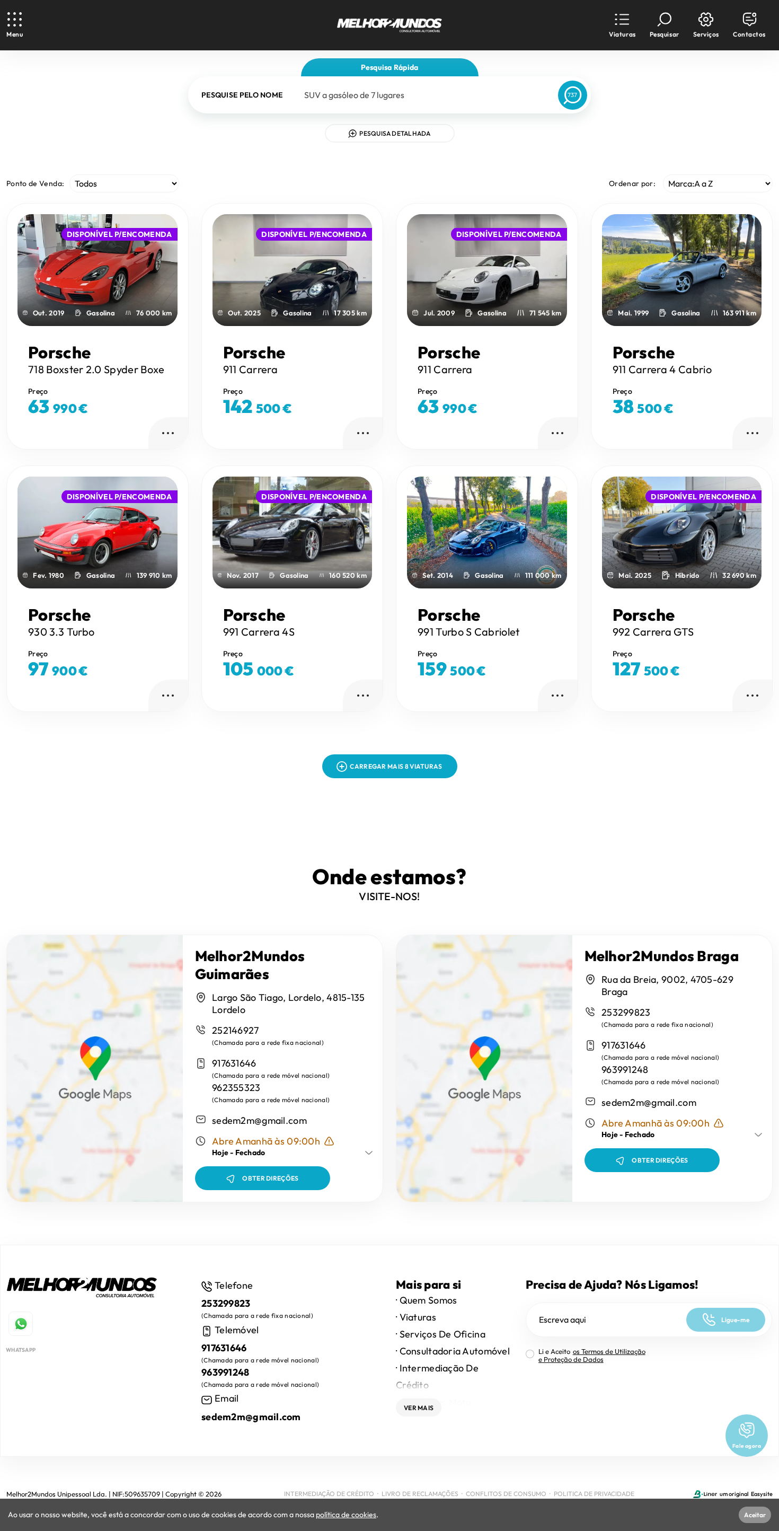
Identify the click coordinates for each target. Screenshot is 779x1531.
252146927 (235, 1030)
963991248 (625, 1069)
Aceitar (755, 1515)
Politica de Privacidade (594, 1494)
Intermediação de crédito (329, 1494)
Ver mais (418, 1408)
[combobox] (422, 95)
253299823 (626, 1012)
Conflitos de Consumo (506, 1494)
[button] (622, 25)
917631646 (234, 1063)
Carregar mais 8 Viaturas (396, 766)
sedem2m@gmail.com (259, 1120)
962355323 (236, 1087)
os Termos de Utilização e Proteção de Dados (591, 1355)
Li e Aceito (591, 1355)
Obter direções (270, 1178)
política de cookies (346, 1514)
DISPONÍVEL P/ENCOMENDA (119, 234)
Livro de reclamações (420, 1494)
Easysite (762, 1494)
